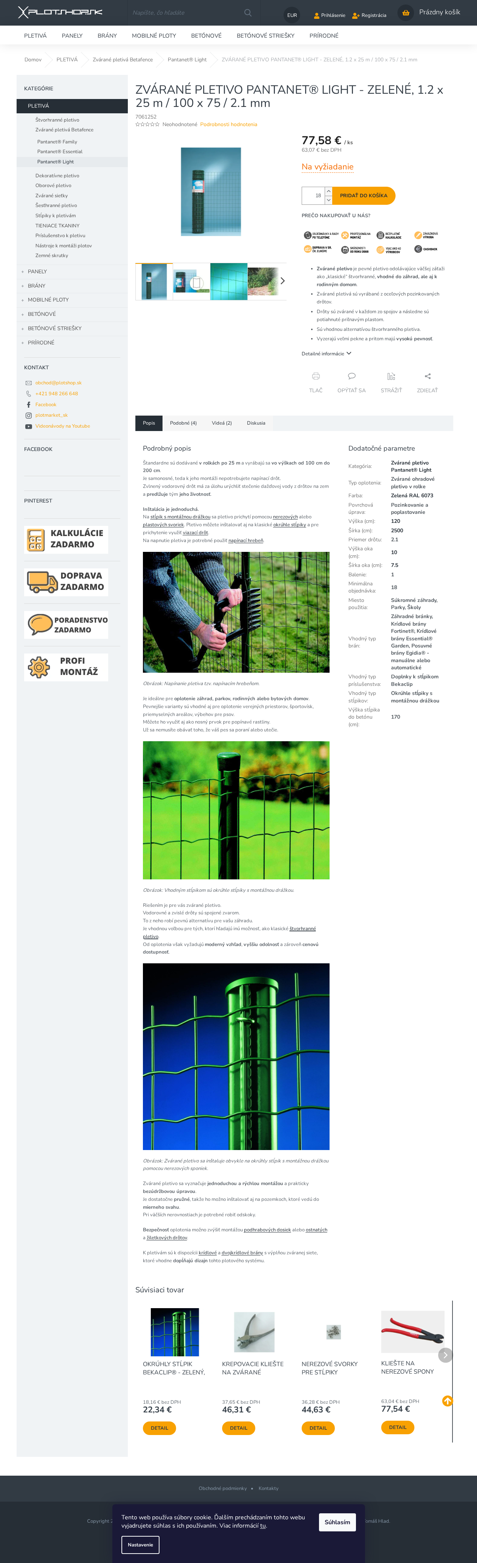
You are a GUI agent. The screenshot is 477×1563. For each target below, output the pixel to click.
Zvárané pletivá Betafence (64, 129)
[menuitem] (35, 35)
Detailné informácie (323, 353)
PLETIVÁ (38, 106)
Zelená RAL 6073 (412, 495)
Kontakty (269, 1488)
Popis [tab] (149, 423)
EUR (292, 15)
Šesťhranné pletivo (56, 205)
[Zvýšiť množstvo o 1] (328, 191)
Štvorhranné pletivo (57, 120)
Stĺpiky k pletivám (55, 215)
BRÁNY (36, 285)
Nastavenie (140, 1545)
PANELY (37, 271)
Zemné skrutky (51, 255)
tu (263, 1526)
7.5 (394, 565)
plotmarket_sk (51, 415)
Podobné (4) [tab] (183, 423)
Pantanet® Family (57, 142)
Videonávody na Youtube (62, 426)
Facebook (46, 404)
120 (395, 521)
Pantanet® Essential (60, 151)
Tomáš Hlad (376, 1521)
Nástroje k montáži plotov (63, 245)
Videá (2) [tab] (222, 423)
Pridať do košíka (364, 195)
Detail (159, 1428)
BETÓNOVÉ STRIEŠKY (54, 328)
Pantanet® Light (55, 161)
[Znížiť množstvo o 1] (328, 200)
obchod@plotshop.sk (58, 382)
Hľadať (248, 13)
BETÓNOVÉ (42, 314)
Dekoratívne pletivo (57, 175)
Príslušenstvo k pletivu (60, 235)
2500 (397, 530)
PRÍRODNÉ (41, 342)
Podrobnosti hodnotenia (228, 124)
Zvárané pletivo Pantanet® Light (411, 466)
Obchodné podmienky (223, 1488)
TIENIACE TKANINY (57, 225)
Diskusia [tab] (256, 423)
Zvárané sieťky (51, 195)
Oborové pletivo (53, 185)
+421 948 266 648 (56, 393)
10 (394, 552)
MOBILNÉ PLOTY (48, 299)
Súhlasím (337, 1522)
